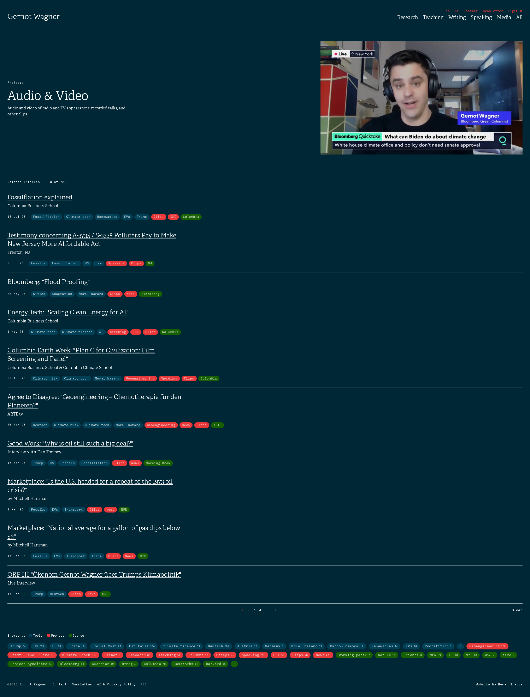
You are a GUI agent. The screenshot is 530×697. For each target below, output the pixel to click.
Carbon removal (346, 646)
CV (457, 11)
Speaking (481, 17)
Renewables (107, 217)
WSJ (489, 655)
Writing (457, 17)
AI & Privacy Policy (116, 684)
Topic (37, 635)
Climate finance (77, 332)
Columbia (191, 217)
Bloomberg (150, 294)
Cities (39, 294)
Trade (97, 556)
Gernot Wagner (33, 16)
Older (517, 610)
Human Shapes (510, 684)
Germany (274, 646)
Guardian (103, 664)
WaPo (508, 655)
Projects (15, 82)
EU (56, 646)
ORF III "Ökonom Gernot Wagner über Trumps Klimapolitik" (94, 574)
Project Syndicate (31, 664)
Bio (447, 11)
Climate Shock (79, 655)
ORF (105, 594)
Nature (387, 655)
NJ (150, 263)
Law (99, 263)
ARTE (217, 425)
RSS (144, 684)
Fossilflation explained (39, 197)
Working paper (354, 655)
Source (78, 635)
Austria (247, 646)
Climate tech (78, 217)
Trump (142, 217)
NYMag (129, 664)
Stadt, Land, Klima (32, 655)
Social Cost (107, 646)
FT (453, 655)
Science (413, 655)
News (131, 294)
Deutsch (40, 425)
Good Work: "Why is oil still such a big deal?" (70, 443)
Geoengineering (140, 378)
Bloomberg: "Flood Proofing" (48, 282)
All (519, 17)
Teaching (433, 17)
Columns (198, 655)
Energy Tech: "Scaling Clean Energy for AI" (68, 312)
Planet (112, 655)
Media (504, 17)
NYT (471, 655)
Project (57, 635)
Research (407, 17)
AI (101, 332)
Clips (159, 217)
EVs (127, 217)
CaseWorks (186, 664)
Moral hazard (91, 294)
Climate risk (45, 378)
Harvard (216, 664)
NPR (124, 509)
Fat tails (142, 646)
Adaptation (62, 294)
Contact (471, 11)
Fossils (38, 263)
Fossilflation (46, 217)
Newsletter (493, 11)
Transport (74, 509)
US (87, 263)
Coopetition (438, 646)
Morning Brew (158, 463)
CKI (173, 217)
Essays (225, 655)
